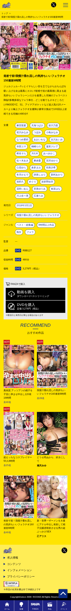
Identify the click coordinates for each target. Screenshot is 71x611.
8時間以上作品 (46, 225)
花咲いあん (22, 189)
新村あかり (57, 174)
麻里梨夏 (21, 125)
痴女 (19, 232)
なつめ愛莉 (22, 139)
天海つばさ (37, 125)
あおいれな (40, 139)
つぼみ (37, 132)
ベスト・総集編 (25, 225)
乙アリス (41, 536)
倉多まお (36, 167)
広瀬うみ (38, 196)
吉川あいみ (57, 139)
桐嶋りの (36, 146)
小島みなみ (52, 132)
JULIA (34, 153)
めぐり (32, 181)
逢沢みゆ (41, 465)
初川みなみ (22, 132)
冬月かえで (22, 174)
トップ (4, 13)
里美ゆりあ (40, 189)
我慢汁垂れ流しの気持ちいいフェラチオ (38, 215)
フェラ (30, 232)
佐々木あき (22, 160)
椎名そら (21, 153)
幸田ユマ (21, 146)
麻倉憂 (37, 160)
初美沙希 (51, 167)
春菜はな (55, 189)
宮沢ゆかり (52, 160)
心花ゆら (21, 167)
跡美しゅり (40, 174)
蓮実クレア (52, 146)
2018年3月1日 (24, 205)
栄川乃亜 (53, 125)
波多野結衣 (47, 181)
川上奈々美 (22, 196)
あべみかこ (49, 153)
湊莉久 (20, 181)
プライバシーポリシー (21, 576)
